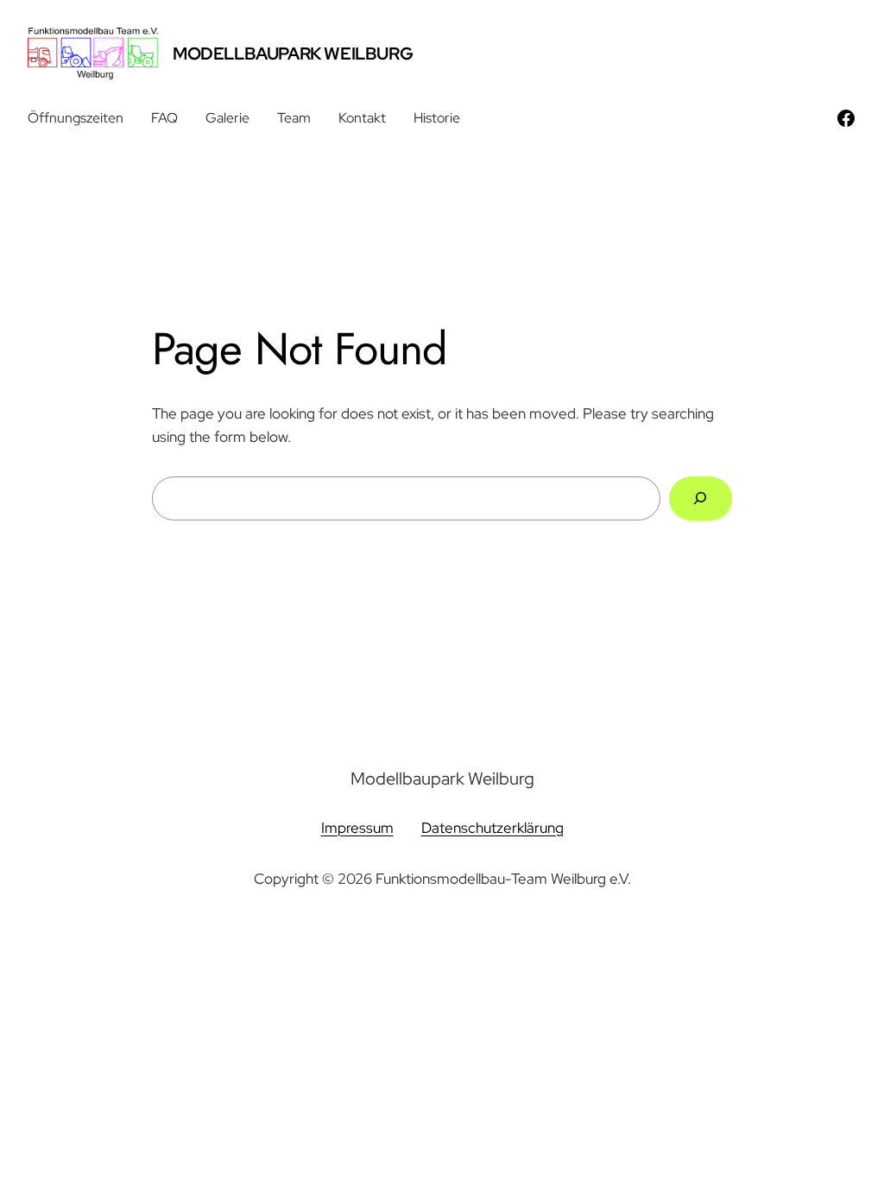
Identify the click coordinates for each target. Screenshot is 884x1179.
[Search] (700, 498)
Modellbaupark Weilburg (293, 53)
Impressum (357, 827)
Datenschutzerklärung (492, 827)
